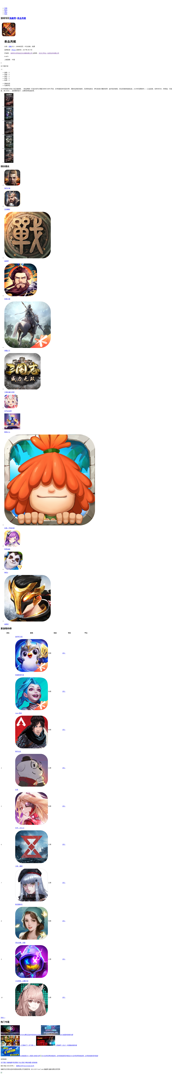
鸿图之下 (7, 350)
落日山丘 (18, 751)
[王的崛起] (12, 206)
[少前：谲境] (31, 901)
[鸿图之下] (27, 347)
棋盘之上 (7, 432)
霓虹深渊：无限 (20, 942)
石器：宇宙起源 (9, 528)
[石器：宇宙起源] (49, 525)
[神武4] (13, 569)
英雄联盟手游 (19, 675)
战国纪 (6, 624)
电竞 (5, 14)
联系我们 (16, 1062)
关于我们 (4, 1062)
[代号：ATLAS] (31, 862)
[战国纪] (27, 621)
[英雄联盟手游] (31, 709)
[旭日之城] (12, 185)
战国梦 (6, 261)
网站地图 (28, 1062)
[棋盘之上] (12, 429)
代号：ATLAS (19, 828)
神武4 (6, 572)
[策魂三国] (20, 295)
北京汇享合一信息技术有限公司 (49, 53)
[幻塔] (31, 824)
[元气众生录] (11, 408)
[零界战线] (12, 546)
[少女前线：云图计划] (31, 1015)
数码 (5, 10)
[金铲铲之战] (31, 671)
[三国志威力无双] (22, 389)
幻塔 (16, 789)
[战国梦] (27, 258)
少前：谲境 (18, 866)
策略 (10, 46)
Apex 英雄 (18, 713)
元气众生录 (8, 411)
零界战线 (7, 549)
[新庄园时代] (31, 939)
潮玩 (5, 12)
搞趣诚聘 (10, 1062)
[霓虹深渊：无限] (31, 977)
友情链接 (34, 1062)
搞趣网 (12, 18)
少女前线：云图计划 (21, 981)
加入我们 (22, 1062)
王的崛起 (7, 209)
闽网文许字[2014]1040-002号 (25, 1066)
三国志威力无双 (9, 392)
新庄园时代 (18, 904)
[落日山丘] (31, 786)
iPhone (14, 50)
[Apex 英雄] (31, 748)
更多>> (3, 1017)
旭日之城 (7, 188)
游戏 (5, 8)
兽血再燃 (21, 18)
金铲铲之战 (18, 636)
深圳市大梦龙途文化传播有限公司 (22, 53)
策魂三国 (7, 299)
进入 (63, 653)
